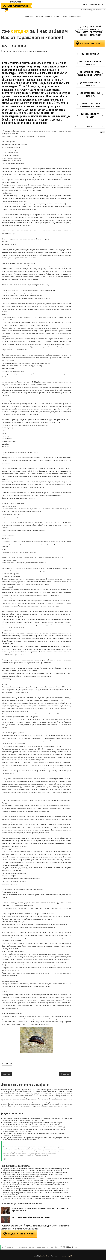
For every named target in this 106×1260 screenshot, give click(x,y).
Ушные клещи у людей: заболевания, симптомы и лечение (31, 1217)
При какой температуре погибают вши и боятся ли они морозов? (22, 1203)
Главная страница (90, 54)
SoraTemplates (45, 1256)
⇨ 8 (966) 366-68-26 (17, 46)
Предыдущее (65, 1074)
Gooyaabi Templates (67, 1256)
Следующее (6, 1074)
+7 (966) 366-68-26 (95, 4)
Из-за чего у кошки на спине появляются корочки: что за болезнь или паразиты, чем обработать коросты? (40, 1209)
